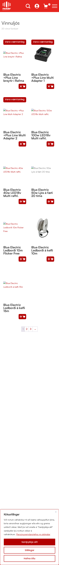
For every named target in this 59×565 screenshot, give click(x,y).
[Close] (56, 512)
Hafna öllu (29, 558)
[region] (29, 537)
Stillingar (29, 550)
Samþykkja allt (29, 542)
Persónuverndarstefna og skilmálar (33, 534)
